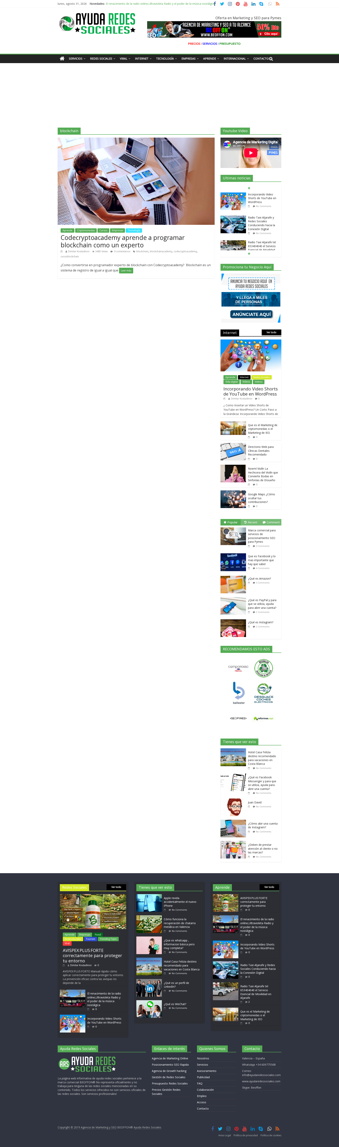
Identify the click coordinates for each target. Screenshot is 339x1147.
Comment (273, 522)
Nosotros (203, 1058)
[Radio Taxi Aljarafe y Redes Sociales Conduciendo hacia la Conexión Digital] (233, 194)
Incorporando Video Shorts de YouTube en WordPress (140, 3)
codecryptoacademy (185, 251)
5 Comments (262, 545)
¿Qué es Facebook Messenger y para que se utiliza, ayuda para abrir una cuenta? (262, 783)
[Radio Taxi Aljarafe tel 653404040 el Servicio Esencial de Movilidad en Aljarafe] (233, 219)
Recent (252, 522)
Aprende (209, 58)
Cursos (103, 230)
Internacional (235, 58)
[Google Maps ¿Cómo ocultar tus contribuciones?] (233, 492)
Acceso (201, 1102)
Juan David (255, 802)
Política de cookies (271, 1135)
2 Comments (262, 234)
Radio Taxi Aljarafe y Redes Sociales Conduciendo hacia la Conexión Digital (261, 200)
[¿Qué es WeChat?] (150, 1002)
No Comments (263, 210)
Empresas (188, 58)
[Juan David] (234, 800)
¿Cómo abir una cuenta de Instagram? (263, 825)
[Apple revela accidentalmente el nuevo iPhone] (150, 896)
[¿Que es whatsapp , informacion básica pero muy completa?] (150, 938)
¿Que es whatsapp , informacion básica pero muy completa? (179, 944)
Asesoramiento (206, 1071)
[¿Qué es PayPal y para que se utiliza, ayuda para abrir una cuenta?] (234, 597)
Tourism (90, 939)
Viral (123, 58)
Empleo (202, 1096)
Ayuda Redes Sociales (147, 1127)
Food (98, 934)
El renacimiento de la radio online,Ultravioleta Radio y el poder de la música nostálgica (104, 999)
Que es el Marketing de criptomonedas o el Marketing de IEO (262, 247)
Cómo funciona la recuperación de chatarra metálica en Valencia (180, 923)
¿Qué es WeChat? (175, 1004)
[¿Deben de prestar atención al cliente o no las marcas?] (234, 843)
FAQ (199, 1083)
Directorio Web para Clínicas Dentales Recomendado (261, 450)
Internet (142, 58)
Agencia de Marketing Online (170, 1058)
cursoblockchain (70, 256)
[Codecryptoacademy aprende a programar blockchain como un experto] (136, 140)
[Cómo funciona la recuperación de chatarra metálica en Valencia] (150, 917)
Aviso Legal (224, 1135)
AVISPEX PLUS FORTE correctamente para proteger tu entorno (92, 955)
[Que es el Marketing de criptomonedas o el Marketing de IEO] (233, 244)
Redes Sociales (101, 58)
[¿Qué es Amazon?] (234, 576)
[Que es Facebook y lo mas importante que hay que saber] (234, 553)
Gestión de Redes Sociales (168, 1077)
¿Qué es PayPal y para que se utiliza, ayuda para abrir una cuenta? (262, 604)
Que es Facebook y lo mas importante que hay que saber (262, 560)
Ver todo (271, 332)
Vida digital (231, 381)
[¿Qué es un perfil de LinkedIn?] (150, 981)
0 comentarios (122, 251)
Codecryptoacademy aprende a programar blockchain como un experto (123, 241)
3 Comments (262, 582)
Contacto (261, 58)
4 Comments (262, 568)
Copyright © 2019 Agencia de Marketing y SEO (87, 1127)
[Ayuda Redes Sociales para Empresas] (62, 58)
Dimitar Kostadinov (78, 251)
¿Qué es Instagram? (260, 622)
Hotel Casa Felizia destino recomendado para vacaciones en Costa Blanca (262, 758)
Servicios (75, 58)
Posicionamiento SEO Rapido (170, 1064)
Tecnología (165, 58)
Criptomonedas (86, 230)
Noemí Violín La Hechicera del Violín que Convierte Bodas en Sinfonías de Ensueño (263, 474)
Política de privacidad (246, 1135)
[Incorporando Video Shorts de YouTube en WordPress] (251, 341)
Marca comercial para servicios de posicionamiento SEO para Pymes (262, 536)
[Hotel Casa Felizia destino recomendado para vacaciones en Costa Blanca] (234, 750)
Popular (232, 522)
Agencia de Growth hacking (169, 1071)
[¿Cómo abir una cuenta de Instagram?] (234, 822)
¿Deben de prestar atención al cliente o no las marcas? (263, 848)
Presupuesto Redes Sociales (170, 1083)
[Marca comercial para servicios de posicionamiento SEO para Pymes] (234, 527)
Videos (246, 381)
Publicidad (203, 1077)
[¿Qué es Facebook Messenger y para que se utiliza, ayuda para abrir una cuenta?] (234, 775)
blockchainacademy (161, 251)
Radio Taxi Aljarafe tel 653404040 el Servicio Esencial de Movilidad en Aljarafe (262, 224)
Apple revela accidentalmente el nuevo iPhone (180, 901)
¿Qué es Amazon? (259, 578)
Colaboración (205, 1090)
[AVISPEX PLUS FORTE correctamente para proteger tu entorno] (93, 896)
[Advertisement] (169, 92)
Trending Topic (108, 939)
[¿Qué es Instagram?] (234, 619)
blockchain (142, 251)
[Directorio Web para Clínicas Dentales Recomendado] (233, 445)
